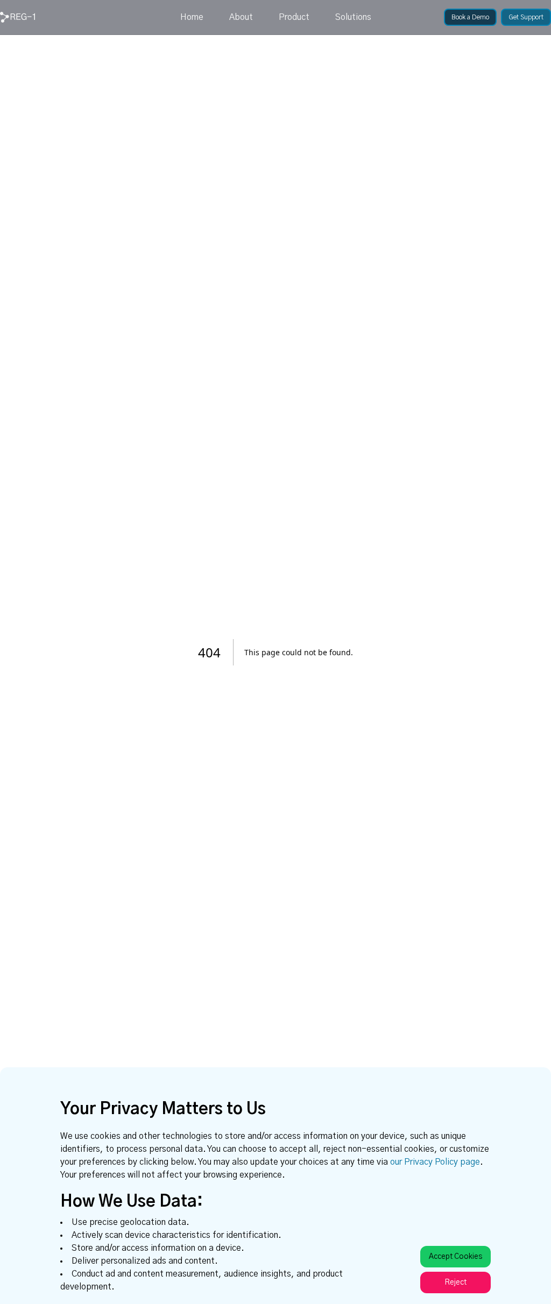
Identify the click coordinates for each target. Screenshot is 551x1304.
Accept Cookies (455, 1256)
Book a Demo (470, 17)
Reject (455, 1282)
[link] (17, 17)
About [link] (241, 17)
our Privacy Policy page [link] (435, 1162)
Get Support (525, 17)
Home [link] (191, 17)
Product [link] (294, 17)
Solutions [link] (353, 17)
